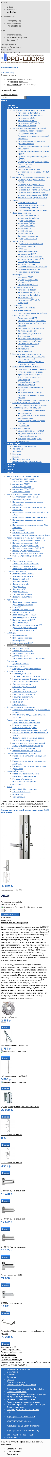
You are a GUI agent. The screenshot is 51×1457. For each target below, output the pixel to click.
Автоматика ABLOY (20, 484)
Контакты (16, 454)
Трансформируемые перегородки (27, 745)
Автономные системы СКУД (24, 691)
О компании (17, 448)
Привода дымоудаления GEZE (26, 550)
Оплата (15, 456)
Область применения (11, 1349)
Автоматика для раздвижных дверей (24, 494)
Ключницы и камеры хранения (21, 748)
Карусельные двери (16, 666)
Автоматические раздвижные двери (23, 1402)
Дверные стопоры (20, 622)
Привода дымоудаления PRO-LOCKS (28, 540)
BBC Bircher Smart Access (23, 532)
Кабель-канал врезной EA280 (14, 1045)
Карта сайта (12, 1454)
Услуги (10, 472)
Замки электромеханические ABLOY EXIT (24, 804)
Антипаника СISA (20, 655)
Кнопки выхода (19, 704)
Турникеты (12, 661)
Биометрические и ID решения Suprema (30, 679)
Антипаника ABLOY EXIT (22, 650)
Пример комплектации (11, 1359)
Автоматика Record (21, 491)
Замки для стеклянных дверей (26, 722)
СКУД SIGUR (17, 702)
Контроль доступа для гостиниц (21, 707)
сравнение (6, 920)
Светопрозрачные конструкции (21, 753)
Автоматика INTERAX (21, 486)
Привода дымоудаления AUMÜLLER (28, 548)
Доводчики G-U (19, 586)
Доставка (16, 451)
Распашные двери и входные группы (29, 766)
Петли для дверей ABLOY (23, 620)
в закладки (6, 917)
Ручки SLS (16, 607)
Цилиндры (11, 632)
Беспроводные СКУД (21, 673)
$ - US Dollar (12, 9)
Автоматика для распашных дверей (23, 476)
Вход (9, 37)
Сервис (10, 469)
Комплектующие (19, 922)
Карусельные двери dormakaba (26, 668)
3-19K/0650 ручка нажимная (13, 1247)
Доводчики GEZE (20, 591)
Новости (11, 464)
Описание (6, 922)
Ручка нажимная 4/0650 (11, 1275)
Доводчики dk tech (20, 579)
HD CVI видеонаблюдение (24, 781)
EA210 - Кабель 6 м (9, 1017)
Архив (9, 786)
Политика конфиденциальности (27, 461)
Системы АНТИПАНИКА (17, 645)
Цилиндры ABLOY (20, 635)
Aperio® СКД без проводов (24, 789)
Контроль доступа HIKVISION (25, 681)
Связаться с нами (15, 1448)
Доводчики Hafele (20, 584)
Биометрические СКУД (22, 697)
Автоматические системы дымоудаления (25, 538)
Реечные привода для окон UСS (26, 555)
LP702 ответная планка (11, 1162)
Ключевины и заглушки (23, 630)
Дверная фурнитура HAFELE (24, 627)
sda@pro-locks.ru (9, 90)
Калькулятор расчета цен (24, 446)
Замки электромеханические (25, 563)
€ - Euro (10, 7)
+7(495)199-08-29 (14, 23)
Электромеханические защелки (27, 568)
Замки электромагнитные (24, 566)
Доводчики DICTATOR (22, 597)
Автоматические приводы (24, 740)
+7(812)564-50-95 (14, 26)
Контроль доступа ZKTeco (24, 686)
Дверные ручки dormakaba (24, 602)
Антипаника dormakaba (23, 653)
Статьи (10, 466)
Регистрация (21, 37)
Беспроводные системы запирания (23, 1409)
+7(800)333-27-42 (14, 21)
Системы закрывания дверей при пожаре (26, 1404)
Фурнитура (12, 599)
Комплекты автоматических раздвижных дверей (25, 498)
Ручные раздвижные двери (25, 725)
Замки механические (22, 561)
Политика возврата (21, 459)
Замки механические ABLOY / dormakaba (25, 1389)
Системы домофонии (21, 684)
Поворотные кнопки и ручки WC (27, 625)
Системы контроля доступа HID (26, 676)
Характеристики (8, 1354)
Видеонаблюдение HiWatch (24, 776)
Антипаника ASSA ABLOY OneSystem (28, 658)
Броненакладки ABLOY (22, 643)
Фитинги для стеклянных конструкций (29, 730)
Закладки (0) (12, 40)
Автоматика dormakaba (23, 479)
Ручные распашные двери (24, 727)
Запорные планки (9, 1357)
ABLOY (19, 902)
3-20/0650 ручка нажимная (13, 1190)
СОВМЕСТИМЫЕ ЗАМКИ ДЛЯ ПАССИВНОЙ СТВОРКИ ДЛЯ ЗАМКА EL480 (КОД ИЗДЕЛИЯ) (25, 1363)
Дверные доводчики (16, 571)
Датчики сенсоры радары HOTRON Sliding (31, 535)
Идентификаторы (20, 699)
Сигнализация (18, 797)
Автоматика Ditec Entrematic (25, 481)
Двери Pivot (17, 768)
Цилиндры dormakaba (22, 638)
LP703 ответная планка (11, 1134)
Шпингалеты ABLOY (21, 612)
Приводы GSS (18, 530)
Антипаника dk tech (21, 648)
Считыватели (18, 689)
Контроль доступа (15, 671)
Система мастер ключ (16, 1391)
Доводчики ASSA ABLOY (23, 573)
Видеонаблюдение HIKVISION (25, 773)
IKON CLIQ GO (18, 794)
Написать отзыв (34, 907)
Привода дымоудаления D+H (25, 545)
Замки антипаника (15, 1407)
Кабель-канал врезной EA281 (14, 1076)
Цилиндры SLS (18, 640)
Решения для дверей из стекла (21, 720)
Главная (4, 801)
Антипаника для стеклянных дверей (28, 743)
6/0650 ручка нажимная (11, 1303)
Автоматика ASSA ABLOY (23, 489)
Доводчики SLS (19, 589)
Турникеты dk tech (20, 663)
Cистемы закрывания (22, 594)
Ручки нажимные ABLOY (23, 609)
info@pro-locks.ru (14, 34)
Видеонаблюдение (15, 771)
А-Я (8, 1412)
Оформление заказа (10, 52)
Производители (14, 1451)
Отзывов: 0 (20, 907)
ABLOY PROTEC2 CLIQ (21, 791)
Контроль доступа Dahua (23, 694)
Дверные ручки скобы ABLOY (25, 617)
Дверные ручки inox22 (22, 604)
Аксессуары (17, 784)
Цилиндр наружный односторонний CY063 (20, 1106)
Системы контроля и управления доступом (26, 1394)
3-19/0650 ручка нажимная (13, 1219)
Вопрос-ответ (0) (8, 1347)
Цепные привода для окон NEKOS (27, 553)
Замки (9, 558)
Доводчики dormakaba (22, 576)
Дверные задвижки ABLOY (24, 614)
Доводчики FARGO (20, 581)
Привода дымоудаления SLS (25, 543)
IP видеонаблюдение (22, 779)
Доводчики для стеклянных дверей (28, 738)
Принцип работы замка (12, 1352)
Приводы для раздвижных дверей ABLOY (30, 517)
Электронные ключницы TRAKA (26, 750)
